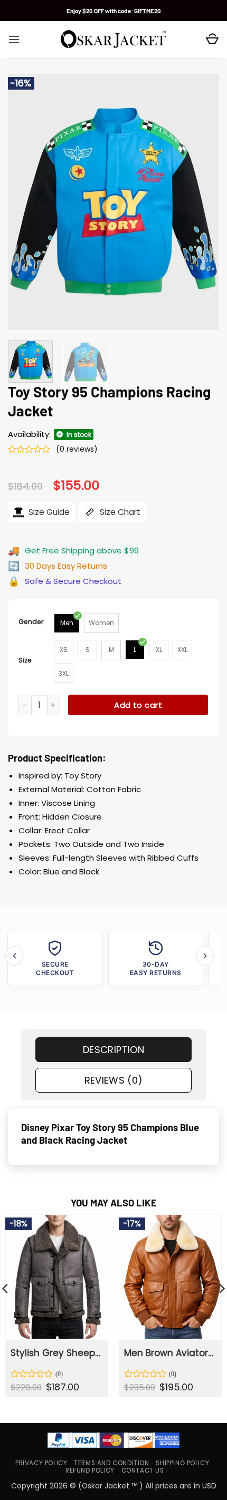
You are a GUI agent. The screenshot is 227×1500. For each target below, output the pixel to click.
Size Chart (119, 512)
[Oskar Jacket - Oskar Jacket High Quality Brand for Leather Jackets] (113, 39)
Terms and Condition (111, 1463)
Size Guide (48, 512)
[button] (14, 39)
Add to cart (138, 704)
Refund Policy (90, 1470)
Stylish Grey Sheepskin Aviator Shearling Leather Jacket (56, 1353)
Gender (31, 621)
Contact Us (142, 1470)
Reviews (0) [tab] (113, 1080)
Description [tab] (113, 1049)
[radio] (66, 623)
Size (25, 660)
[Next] (201, 201)
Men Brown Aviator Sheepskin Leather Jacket (169, 1353)
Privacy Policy (41, 1463)
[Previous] (25, 201)
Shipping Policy (182, 1463)
